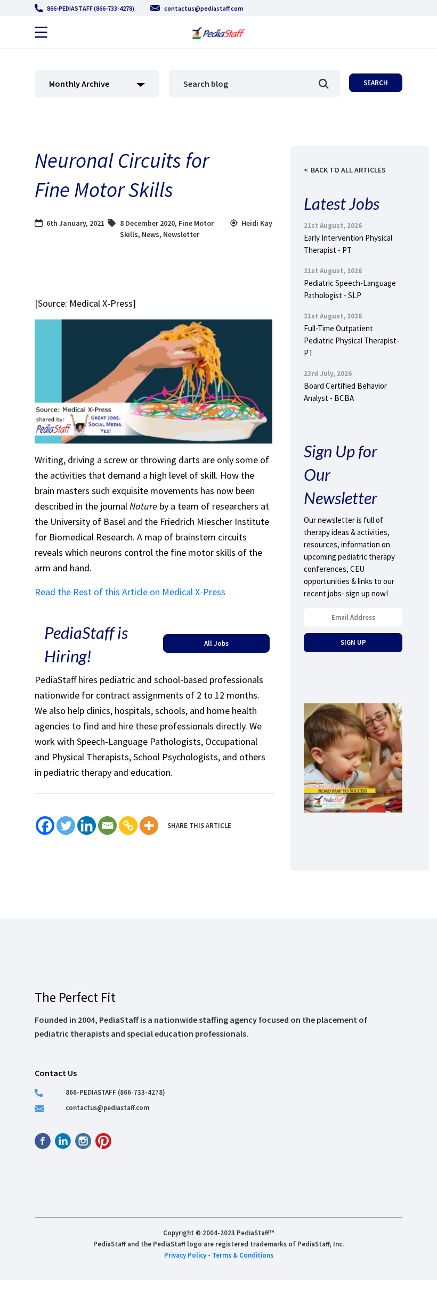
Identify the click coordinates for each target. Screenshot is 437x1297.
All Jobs (216, 643)
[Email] (107, 825)
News (150, 234)
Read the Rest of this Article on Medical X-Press (130, 592)
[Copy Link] (128, 825)
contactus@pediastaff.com (204, 8)
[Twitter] (65, 825)
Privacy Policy (185, 1255)
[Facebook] (45, 825)
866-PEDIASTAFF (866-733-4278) (90, 8)
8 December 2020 (147, 223)
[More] (149, 825)
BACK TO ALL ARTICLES (348, 170)
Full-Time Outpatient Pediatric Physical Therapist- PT (351, 340)
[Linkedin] (86, 825)
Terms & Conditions (242, 1255)
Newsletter (181, 234)
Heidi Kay (256, 223)
